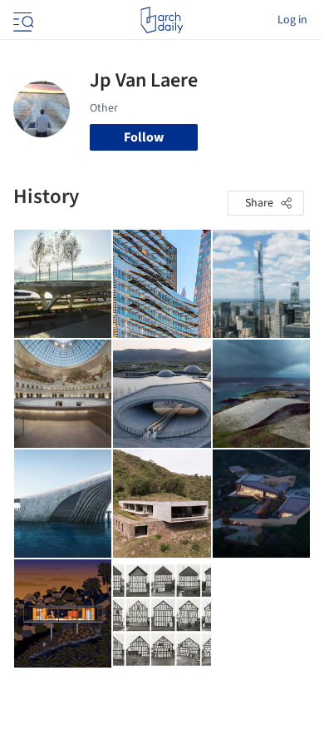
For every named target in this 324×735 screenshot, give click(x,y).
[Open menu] (21, 20)
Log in (292, 20)
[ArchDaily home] (161, 20)
